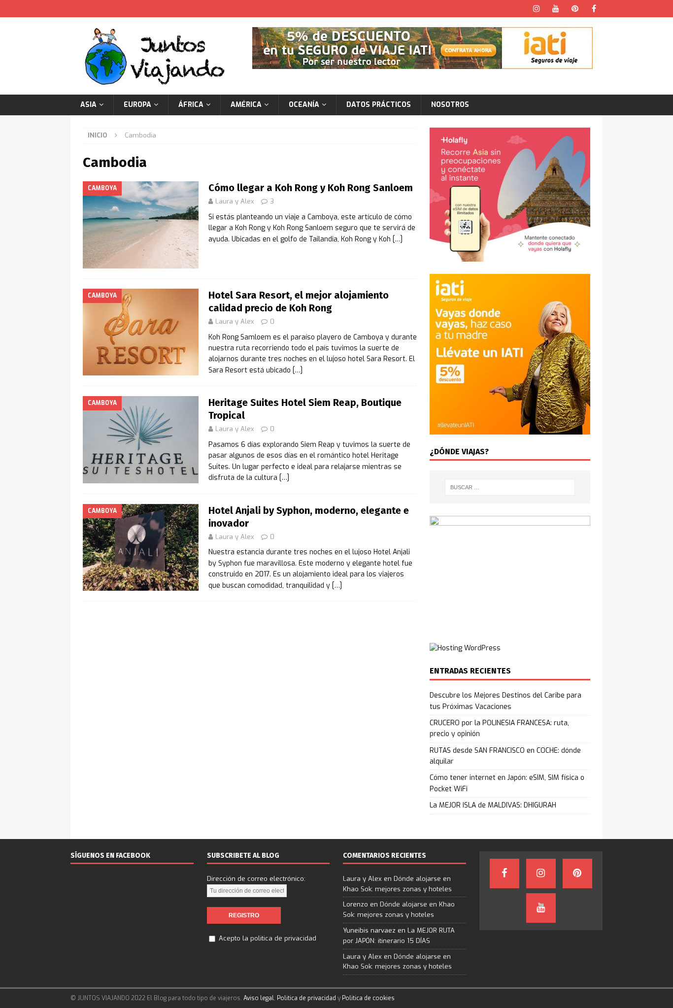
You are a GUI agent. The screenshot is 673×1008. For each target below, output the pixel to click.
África (190, 104)
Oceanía (304, 104)
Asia (88, 104)
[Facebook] (594, 8)
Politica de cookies (368, 998)
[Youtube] (555, 8)
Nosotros (450, 104)
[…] (398, 239)
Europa (137, 104)
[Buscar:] (509, 487)
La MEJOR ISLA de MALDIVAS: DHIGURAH (493, 805)
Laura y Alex (234, 201)
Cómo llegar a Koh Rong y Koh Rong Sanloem (310, 188)
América (246, 104)
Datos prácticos (378, 104)
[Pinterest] (574, 8)
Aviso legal (258, 998)
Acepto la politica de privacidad (267, 938)
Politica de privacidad (306, 998)
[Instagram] (536, 8)
